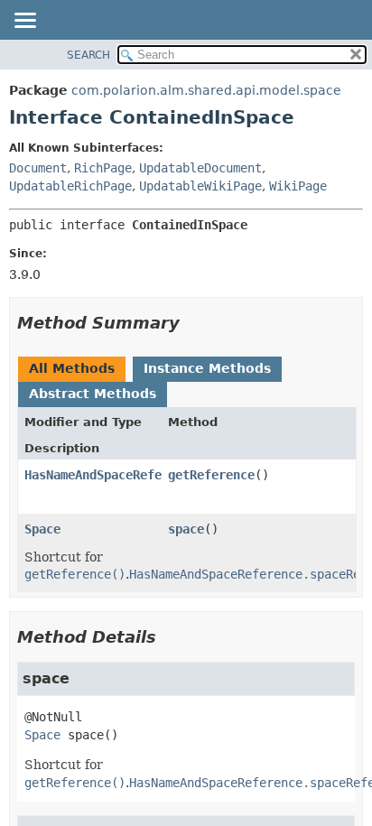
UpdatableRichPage (70, 186)
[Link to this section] (192, 322)
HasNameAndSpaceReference (111, 475)
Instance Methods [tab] (207, 368)
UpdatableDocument (200, 168)
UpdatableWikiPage (200, 186)
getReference (211, 475)
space (186, 529)
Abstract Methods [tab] (92, 393)
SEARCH (88, 55)
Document (38, 168)
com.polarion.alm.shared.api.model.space (206, 90)
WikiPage (298, 186)
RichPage (103, 168)
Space (42, 529)
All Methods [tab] (72, 368)
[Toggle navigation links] (24, 21)
